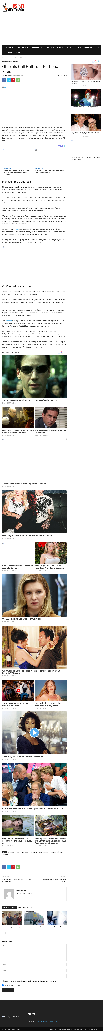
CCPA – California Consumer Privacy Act (61, 1029)
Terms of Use (78, 1029)
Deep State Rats (38, 47)
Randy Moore (54, 852)
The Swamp (88, 47)
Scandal (60, 47)
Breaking (9, 47)
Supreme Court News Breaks (33, 927)
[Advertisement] (51, 30)
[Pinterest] (13, 80)
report (16, 229)
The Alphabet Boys (74, 47)
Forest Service (24, 852)
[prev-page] (3, 933)
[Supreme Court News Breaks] (34, 918)
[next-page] (6, 933)
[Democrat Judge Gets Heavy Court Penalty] (12, 918)
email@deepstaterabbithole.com (47, 1021)
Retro (18, 52)
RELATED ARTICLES (9, 907)
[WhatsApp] (18, 80)
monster (9, 321)
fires (17, 852)
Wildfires (5, 854)
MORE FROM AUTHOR (25, 907)
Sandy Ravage (8, 75)
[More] (23, 80)
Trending (9, 52)
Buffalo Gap (11, 852)
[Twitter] (9, 80)
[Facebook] (4, 80)
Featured (50, 47)
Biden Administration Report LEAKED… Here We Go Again (16, 880)
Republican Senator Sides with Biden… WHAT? (54, 880)
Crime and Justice (22, 47)
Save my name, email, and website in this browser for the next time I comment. (30, 981)
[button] (98, 48)
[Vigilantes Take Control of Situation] (57, 918)
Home (4, 58)
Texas (61, 852)
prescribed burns (43, 852)
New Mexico (34, 852)
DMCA (85, 1029)
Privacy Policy (93, 1029)
